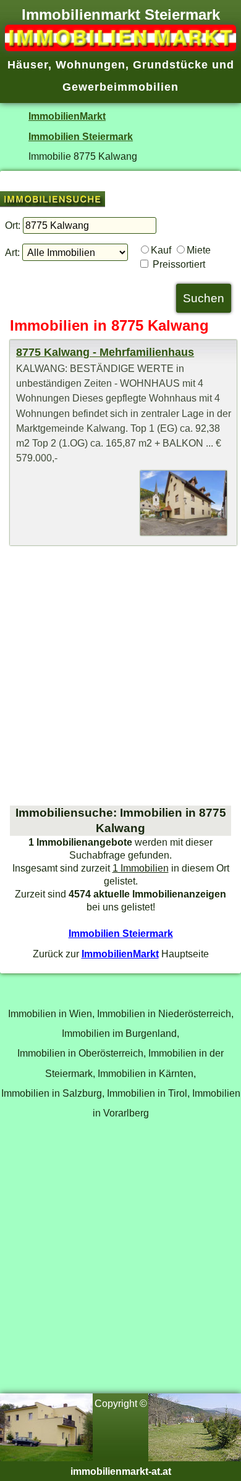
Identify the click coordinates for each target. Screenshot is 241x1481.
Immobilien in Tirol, (148, 1093)
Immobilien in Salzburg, (52, 1093)
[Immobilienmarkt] (120, 47)
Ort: (12, 225)
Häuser (27, 65)
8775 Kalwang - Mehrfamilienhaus (105, 352)
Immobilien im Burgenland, (120, 1033)
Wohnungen (90, 65)
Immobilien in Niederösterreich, (165, 1013)
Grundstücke (170, 65)
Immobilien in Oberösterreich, (81, 1052)
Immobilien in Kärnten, (147, 1073)
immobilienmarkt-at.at (120, 1471)
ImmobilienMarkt (67, 116)
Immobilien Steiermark (80, 136)
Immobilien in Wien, (51, 1013)
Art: (12, 252)
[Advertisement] (120, 675)
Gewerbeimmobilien (120, 87)
